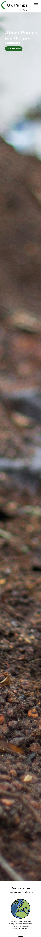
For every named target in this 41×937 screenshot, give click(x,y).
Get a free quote (13, 48)
